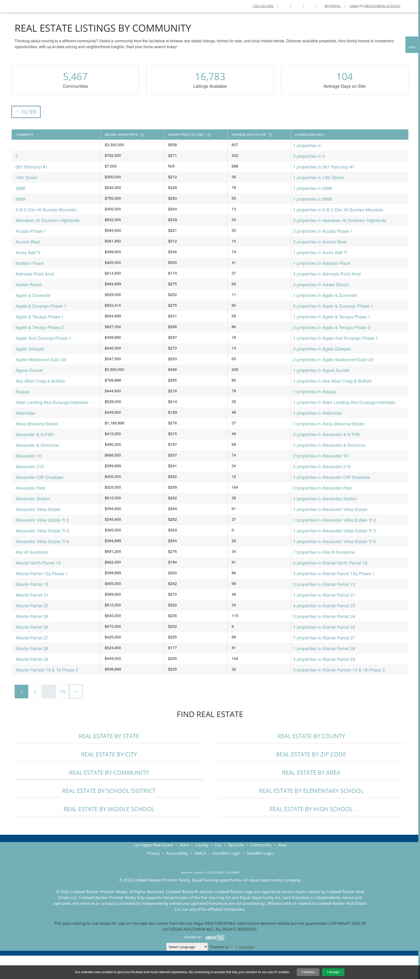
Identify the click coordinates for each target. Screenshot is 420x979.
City (218, 845)
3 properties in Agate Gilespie (322, 348)
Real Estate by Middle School (108, 809)
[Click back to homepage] (10, 5)
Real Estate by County (311, 736)
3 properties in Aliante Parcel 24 (324, 616)
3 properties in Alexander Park (322, 488)
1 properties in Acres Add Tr (320, 252)
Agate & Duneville (33, 295)
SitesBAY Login (260, 853)
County (201, 845)
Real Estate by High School (311, 809)
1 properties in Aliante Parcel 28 (324, 648)
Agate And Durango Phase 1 (43, 338)
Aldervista (25, 413)
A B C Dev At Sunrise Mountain (46, 209)
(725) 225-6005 (263, 6)
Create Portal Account (382, 6)
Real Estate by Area (311, 772)
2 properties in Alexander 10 (320, 455)
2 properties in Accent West (320, 241)
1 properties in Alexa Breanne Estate (329, 423)
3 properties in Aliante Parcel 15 (324, 584)
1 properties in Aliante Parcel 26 (324, 627)
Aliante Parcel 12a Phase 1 (42, 573)
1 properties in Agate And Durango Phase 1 (335, 338)
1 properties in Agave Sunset (321, 370)
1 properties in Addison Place (321, 263)
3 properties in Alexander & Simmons (329, 445)
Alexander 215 (30, 466)
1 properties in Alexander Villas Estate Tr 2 (334, 520)
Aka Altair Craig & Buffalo (40, 380)
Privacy (153, 853)
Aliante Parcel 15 (32, 584)
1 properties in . (308, 145)
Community (260, 845)
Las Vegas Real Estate (153, 845)
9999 (20, 199)
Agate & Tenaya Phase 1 (40, 316)
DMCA (200, 853)
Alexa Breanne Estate (37, 423)
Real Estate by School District (109, 791)
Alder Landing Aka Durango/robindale (52, 402)
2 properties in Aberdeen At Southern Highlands (339, 220)
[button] (412, 44)
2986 (20, 188)
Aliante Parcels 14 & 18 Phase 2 (47, 669)
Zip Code (236, 845)
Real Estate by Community (109, 772)
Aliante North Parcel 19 (38, 562)
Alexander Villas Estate (38, 509)
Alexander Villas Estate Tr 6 (42, 541)
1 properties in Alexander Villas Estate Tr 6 (334, 541)
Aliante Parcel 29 (32, 659)
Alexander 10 (28, 455)
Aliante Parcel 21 (32, 595)
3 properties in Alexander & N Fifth (326, 434)
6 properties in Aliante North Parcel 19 (330, 562)
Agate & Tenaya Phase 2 (40, 327)
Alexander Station (33, 498)
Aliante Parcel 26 (32, 627)
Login (354, 6)
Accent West (28, 241)
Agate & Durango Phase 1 (41, 306)
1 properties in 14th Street (318, 177)
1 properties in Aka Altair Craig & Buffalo (332, 380)
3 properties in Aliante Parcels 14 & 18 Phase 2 (339, 669)
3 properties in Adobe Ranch (321, 284)
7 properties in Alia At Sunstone (324, 552)
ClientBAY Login (226, 853)
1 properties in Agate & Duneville (325, 295)
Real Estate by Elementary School (311, 791)
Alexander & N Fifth (34, 434)
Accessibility (177, 853)
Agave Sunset (29, 370)
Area (282, 845)
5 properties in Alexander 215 (321, 466)
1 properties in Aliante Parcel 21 (324, 595)
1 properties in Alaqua (314, 391)
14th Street (26, 177)
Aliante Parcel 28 (32, 648)
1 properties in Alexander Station (325, 498)
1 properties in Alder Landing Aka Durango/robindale (344, 402)
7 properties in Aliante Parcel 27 (324, 637)
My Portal (332, 6)
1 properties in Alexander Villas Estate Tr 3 (334, 530)
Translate (246, 946)
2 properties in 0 (309, 156)
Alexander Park (30, 488)
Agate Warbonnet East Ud (41, 359)
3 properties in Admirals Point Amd (327, 273)
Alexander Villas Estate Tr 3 (42, 530)
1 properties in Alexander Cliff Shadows (331, 477)
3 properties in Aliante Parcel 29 (324, 659)
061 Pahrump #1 (32, 166)
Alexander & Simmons (37, 445)
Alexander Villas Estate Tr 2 (42, 520)
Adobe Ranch (29, 284)
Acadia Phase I (30, 231)
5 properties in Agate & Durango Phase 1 (333, 306)
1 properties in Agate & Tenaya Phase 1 (331, 316)
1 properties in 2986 (312, 188)
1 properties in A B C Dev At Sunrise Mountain (338, 209)
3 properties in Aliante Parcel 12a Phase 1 (334, 573)
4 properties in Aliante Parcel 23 (324, 605)
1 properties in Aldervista (317, 413)
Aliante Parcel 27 (32, 637)
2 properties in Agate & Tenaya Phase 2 (331, 327)
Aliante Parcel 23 (32, 605)
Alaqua (22, 391)
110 (62, 691)
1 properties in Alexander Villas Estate (330, 509)
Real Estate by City (109, 754)
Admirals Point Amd (35, 273)
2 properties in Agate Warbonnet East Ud (333, 359)
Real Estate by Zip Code (311, 754)
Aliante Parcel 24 (32, 616)
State (184, 845)
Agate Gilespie (30, 348)
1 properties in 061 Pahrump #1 (323, 166)
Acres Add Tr (28, 252)
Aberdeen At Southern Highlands (47, 220)
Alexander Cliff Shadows (39, 477)
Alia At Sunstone (32, 552)
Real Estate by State (109, 736)
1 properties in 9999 (312, 199)
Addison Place (30, 263)
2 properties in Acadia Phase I (322, 231)
